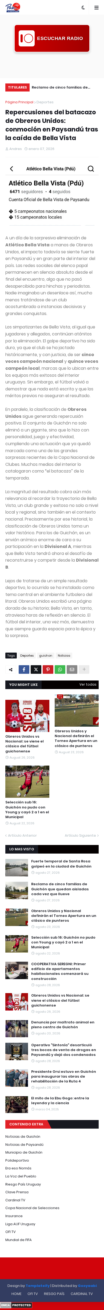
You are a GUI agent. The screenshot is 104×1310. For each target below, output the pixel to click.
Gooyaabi (87, 1285)
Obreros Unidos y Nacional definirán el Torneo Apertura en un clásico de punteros (69, 88)
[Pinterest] (48, 669)
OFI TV (10, 1231)
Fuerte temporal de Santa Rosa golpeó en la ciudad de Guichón (61, 864)
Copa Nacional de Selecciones (32, 1207)
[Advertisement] (52, 64)
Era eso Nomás (18, 1168)
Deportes (45, 102)
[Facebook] (24, 669)
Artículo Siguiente (80, 835)
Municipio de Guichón (23, 1152)
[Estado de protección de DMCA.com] (16, 1307)
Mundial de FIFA (18, 1239)
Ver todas (88, 684)
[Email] (72, 669)
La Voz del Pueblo (20, 1176)
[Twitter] (36, 669)
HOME (16, 1293)
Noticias (64, 655)
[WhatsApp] (60, 669)
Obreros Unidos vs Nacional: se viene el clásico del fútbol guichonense (24, 744)
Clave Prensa (17, 1192)
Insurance (14, 1215)
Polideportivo (17, 1160)
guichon (45, 655)
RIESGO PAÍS (54, 1293)
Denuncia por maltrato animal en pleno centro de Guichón (62, 1025)
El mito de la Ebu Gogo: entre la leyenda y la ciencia (60, 1101)
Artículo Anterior (22, 835)
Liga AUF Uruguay (20, 1224)
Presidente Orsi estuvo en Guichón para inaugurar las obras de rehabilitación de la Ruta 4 (63, 1076)
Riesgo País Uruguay (23, 1184)
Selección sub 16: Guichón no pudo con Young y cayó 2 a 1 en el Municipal (27, 809)
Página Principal (19, 102)
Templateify (38, 1285)
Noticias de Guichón (22, 1136)
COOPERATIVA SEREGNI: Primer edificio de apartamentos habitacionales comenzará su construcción (60, 971)
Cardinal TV (15, 1200)
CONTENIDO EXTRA (26, 1124)
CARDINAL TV (82, 1293)
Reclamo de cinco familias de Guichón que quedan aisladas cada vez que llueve (60, 889)
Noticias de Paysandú (24, 1144)
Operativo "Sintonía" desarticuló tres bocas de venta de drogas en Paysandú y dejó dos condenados (63, 1050)
